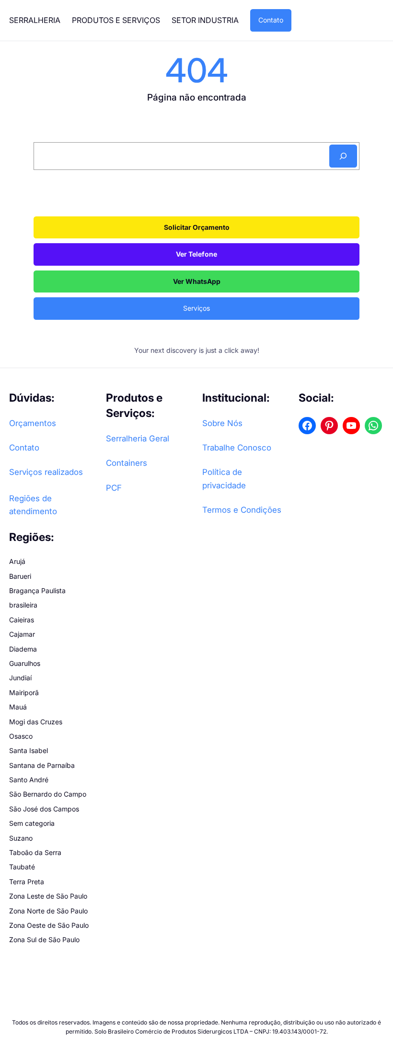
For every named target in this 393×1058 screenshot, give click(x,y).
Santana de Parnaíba (42, 765)
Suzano (21, 838)
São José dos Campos (44, 809)
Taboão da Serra (35, 852)
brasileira (23, 605)
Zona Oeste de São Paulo (49, 925)
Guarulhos (24, 663)
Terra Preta (26, 882)
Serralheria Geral (137, 438)
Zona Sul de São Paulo (44, 939)
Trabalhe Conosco (236, 447)
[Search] (343, 156)
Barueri (20, 576)
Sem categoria (32, 823)
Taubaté (22, 867)
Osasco (21, 736)
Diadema (23, 649)
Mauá (18, 707)
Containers (126, 463)
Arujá (17, 561)
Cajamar (22, 634)
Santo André (28, 780)
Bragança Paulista (37, 590)
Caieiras (21, 620)
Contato (270, 20)
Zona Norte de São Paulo (48, 911)
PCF (114, 488)
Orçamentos (32, 423)
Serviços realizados (46, 472)
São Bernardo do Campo (47, 794)
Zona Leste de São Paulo (48, 896)
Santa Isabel (28, 750)
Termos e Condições (241, 510)
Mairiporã (24, 692)
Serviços (196, 308)
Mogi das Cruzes (35, 722)
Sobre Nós (222, 423)
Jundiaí (20, 678)
